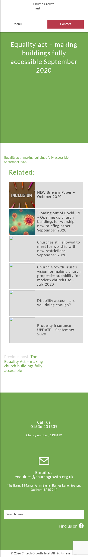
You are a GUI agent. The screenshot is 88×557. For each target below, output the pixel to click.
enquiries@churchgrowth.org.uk (44, 477)
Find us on (69, 526)
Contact (65, 24)
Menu (17, 24)
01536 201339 (44, 427)
